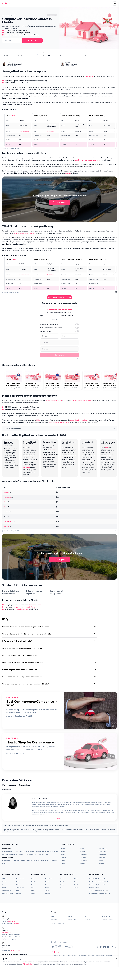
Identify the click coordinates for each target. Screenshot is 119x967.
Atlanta (63, 848)
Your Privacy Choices (57, 923)
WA (40, 854)
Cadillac (33, 882)
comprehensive (75, 420)
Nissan (47, 888)
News (86, 916)
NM (7, 854)
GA (20, 851)
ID (23, 851)
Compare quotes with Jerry (59, 297)
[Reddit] (116, 947)
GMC (32, 891)
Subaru (76, 882)
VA (35, 854)
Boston (63, 854)
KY (30, 851)
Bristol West (50, 131)
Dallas (63, 860)
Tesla (47, 891)
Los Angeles (83, 860)
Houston (82, 851)
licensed (74, 955)
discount (68, 173)
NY (12, 854)
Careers (87, 920)
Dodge (62, 885)
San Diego (102, 857)
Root (17, 882)
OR (19, 854)
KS (28, 851)
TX (31, 854)
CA (9, 851)
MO (46, 851)
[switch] (77, 324)
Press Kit (54, 920)
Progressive (20, 879)
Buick (32, 879)
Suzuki (76, 885)
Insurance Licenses (107, 920)
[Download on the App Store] (56, 946)
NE (57, 851)
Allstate (4, 879)
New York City (103, 848)
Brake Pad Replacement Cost (98, 879)
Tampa (6, 502)
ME (39, 851)
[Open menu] (115, 3)
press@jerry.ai (15, 950)
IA (21, 851)
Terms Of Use (106, 916)
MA (34, 851)
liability (38, 420)
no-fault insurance (22, 609)
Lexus (47, 882)
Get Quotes (32, 40)
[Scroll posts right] (114, 380)
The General (20, 888)
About (70, 916)
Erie (3, 885)
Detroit (82, 848)
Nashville (82, 863)
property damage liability (54, 400)
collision (84, 420)
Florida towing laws (34, 605)
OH (14, 854)
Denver (63, 863)
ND (55, 851)
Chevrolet (34, 885)
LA (32, 851)
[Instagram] (97, 947)
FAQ (52, 916)
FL (18, 851)
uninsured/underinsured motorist (59, 422)
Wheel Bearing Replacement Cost (99, 893)
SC (24, 854)
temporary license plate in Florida (24, 607)
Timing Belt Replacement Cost (98, 891)
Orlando (6, 492)
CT (14, 851)
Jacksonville (7, 497)
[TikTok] (112, 947)
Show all (101, 863)
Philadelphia (102, 851)
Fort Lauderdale (8, 521)
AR (5, 851)
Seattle (101, 860)
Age (41, 315)
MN (43, 851)
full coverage (89, 76)
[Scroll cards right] (114, 129)
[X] (101, 947)
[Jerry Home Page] (6, 3)
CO (11, 851)
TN (29, 854)
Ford (32, 888)
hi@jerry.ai (11, 948)
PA (21, 854)
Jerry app (16, 923)
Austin (63, 851)
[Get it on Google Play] (69, 946)
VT (37, 854)
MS (48, 851)
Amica (4, 882)
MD (37, 851)
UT (33, 854)
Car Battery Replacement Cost (98, 882)
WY (47, 854)
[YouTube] (108, 947)
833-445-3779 (12, 921)
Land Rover (48, 879)
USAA (18, 891)
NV (10, 854)
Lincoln (47, 885)
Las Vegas (83, 857)
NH (3, 854)
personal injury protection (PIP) (82, 400)
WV (44, 854)
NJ (5, 854)
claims (107, 447)
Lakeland (6, 526)
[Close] (117, 959)
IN (26, 851)
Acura (62, 879)
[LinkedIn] (104, 947)
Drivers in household (67, 315)
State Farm (19, 885)
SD (27, 854)
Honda (33, 893)
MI (41, 851)
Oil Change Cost (94, 888)
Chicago (63, 857)
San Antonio (102, 854)
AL (3, 851)
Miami (14, 116)
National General (24, 131)
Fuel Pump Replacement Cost (98, 885)
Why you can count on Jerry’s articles (16, 785)
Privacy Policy (72, 920)
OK (17, 854)
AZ (7, 851)
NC (53, 851)
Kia (61, 888)
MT (50, 851)
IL (25, 851)
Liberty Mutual (6, 891)
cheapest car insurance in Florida (23, 233)
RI (22, 854)
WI (42, 854)
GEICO (4, 888)
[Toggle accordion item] (114, 428)
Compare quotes (59, 202)
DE (16, 851)
